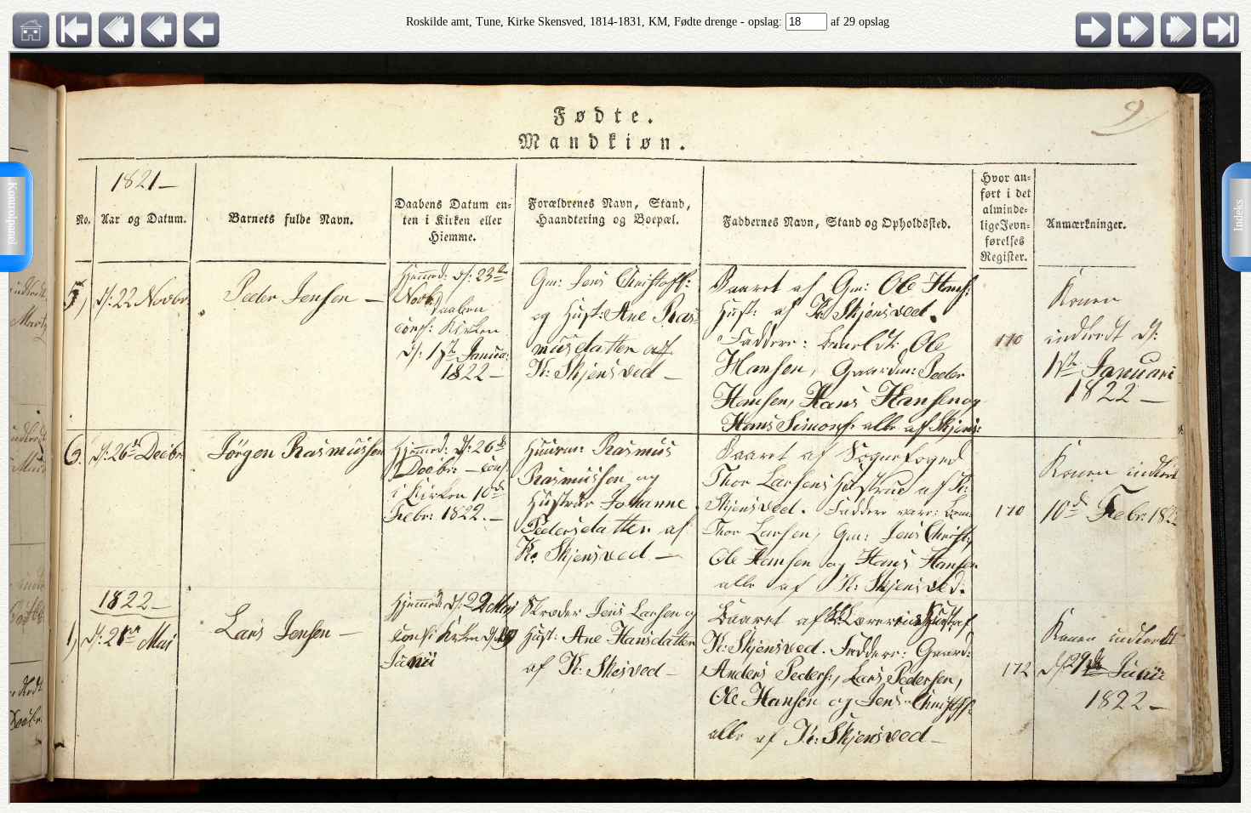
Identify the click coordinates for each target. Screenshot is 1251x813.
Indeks (1238, 215)
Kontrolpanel (12, 213)
